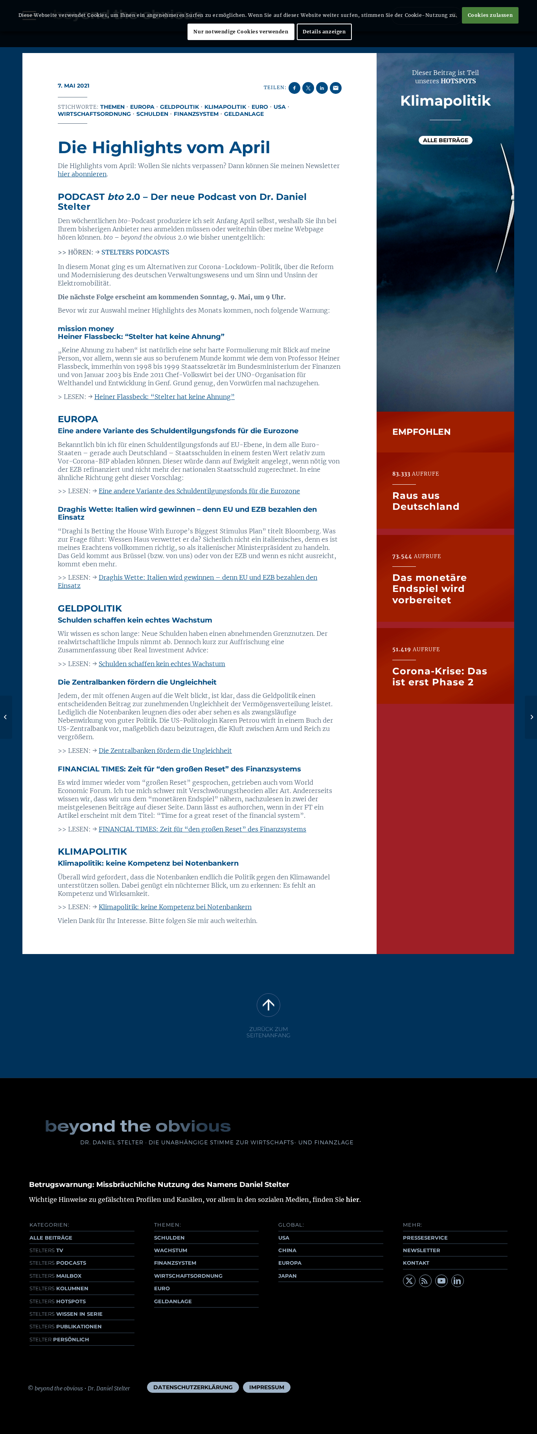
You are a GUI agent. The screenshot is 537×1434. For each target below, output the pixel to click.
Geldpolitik (179, 106)
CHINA (287, 1250)
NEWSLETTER (421, 1250)
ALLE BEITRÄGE (50, 1237)
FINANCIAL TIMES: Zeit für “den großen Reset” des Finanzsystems (202, 829)
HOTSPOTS (57, 1301)
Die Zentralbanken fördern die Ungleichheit (165, 751)
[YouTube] (441, 1281)
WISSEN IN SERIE (66, 1314)
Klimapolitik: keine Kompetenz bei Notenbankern (175, 907)
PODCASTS (57, 1263)
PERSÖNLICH (59, 1339)
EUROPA (290, 1263)
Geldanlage (244, 113)
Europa (142, 106)
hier (352, 1199)
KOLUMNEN (58, 1288)
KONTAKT (416, 1263)
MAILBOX (55, 1276)
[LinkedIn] (457, 1281)
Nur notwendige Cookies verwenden (240, 32)
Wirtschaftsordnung (94, 113)
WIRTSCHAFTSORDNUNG (188, 1276)
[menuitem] (193, 1387)
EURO (162, 1288)
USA (280, 106)
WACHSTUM (170, 1250)
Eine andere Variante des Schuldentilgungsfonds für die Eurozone (199, 491)
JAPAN (287, 1276)
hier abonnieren (82, 174)
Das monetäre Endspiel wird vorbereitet (429, 588)
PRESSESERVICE (425, 1237)
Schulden (152, 113)
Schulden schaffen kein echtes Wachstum (162, 664)
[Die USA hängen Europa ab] (6, 717)
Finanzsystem (196, 113)
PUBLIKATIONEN (65, 1326)
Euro (260, 106)
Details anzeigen (324, 32)
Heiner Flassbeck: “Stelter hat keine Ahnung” (164, 397)
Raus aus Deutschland (426, 500)
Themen (112, 106)
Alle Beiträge (445, 140)
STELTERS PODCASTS (135, 252)
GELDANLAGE (173, 1301)
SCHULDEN (169, 1237)
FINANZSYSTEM (175, 1263)
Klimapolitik (225, 106)
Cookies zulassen (490, 15)
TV (46, 1250)
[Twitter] (409, 1281)
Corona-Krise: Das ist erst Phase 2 (439, 676)
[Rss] (425, 1281)
